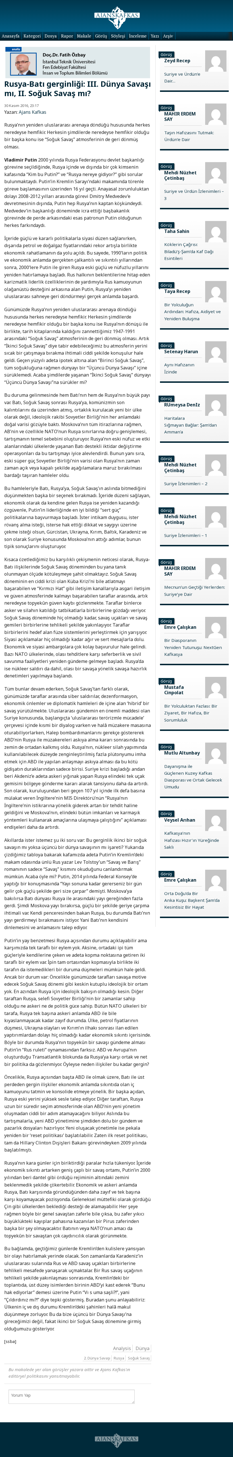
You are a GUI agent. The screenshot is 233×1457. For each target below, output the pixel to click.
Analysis (122, 1348)
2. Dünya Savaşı (97, 1358)
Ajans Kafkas (32, 112)
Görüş (101, 36)
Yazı (155, 36)
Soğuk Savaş (139, 1358)
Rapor (67, 36)
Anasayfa (11, 36)
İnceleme (138, 36)
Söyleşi (118, 36)
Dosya (51, 36)
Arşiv (168, 36)
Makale (84, 36)
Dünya (142, 1348)
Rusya (119, 1358)
